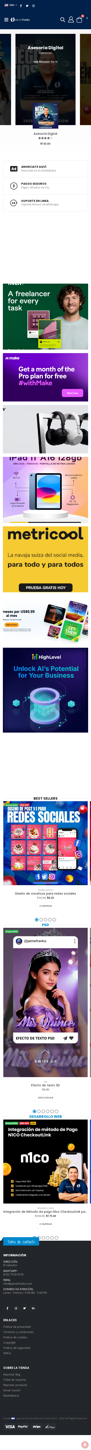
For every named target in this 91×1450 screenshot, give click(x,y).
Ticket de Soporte (14, 1379)
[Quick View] (50, 906)
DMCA (7, 1353)
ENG (12, 5)
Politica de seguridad (16, 1348)
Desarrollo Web (45, 1116)
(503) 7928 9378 (13, 1274)
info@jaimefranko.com (17, 1283)
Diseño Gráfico (45, 890)
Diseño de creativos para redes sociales (45, 894)
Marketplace (11, 1395)
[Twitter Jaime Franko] (24, 1308)
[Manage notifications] (85, 1444)
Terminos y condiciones (18, 1332)
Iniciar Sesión (11, 1390)
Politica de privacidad (17, 1326)
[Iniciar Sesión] (71, 19)
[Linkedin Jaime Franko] (33, 1308)
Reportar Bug (11, 1374)
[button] (62, 20)
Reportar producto (15, 1385)
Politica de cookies (15, 1337)
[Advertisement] (32, 247)
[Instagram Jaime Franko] (16, 1308)
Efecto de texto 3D (45, 1085)
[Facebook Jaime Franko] (7, 1308)
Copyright (9, 1342)
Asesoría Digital (45, 134)
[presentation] (4, 70)
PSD (45, 924)
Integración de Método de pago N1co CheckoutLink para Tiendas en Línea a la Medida (45, 1212)
